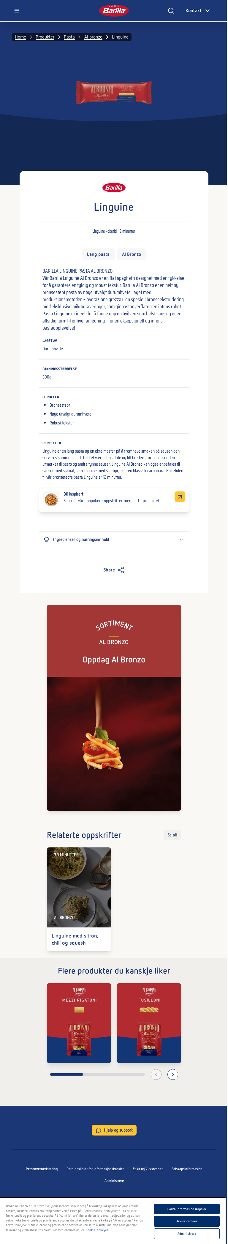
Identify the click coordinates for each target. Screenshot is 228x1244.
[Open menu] (16, 10)
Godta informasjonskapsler (187, 1209)
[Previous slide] (156, 1074)
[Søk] (171, 11)
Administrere (114, 1181)
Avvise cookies (186, 1221)
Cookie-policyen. (98, 1230)
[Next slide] (172, 1074)
